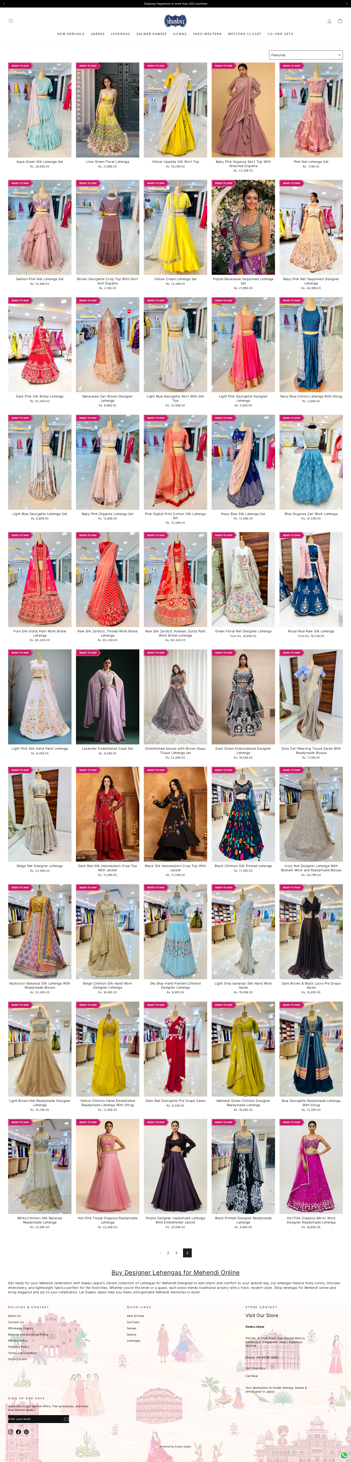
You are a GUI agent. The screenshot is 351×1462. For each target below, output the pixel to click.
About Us (14, 1315)
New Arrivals (71, 34)
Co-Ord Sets (281, 34)
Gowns (180, 34)
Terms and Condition (22, 1353)
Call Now (252, 1376)
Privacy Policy (18, 1340)
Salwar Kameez (151, 34)
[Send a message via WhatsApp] (344, 1455)
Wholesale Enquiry (21, 1328)
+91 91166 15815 (267, 1357)
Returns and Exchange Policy (28, 1334)
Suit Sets (133, 1322)
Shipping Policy (18, 1346)
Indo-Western (207, 34)
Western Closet (245, 34)
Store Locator (17, 1359)
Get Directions (255, 1368)
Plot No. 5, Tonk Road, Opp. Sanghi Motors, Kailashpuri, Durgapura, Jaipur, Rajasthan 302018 (276, 1342)
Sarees (98, 34)
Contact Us (16, 1322)
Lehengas (120, 34)
